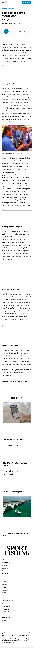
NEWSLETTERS (26, 2)
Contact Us (5, 568)
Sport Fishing (5, 614)
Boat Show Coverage (13, 381)
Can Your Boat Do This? (13, 440)
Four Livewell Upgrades (13, 491)
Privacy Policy (6, 562)
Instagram (5, 590)
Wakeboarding (6, 617)
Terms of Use (5, 565)
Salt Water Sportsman (8, 612)
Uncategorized (8, 9)
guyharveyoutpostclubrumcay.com (14, 175)
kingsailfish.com (21, 237)
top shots (24, 381)
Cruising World (6, 606)
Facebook (4, 584)
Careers (4, 571)
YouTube (4, 593)
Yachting (4, 620)
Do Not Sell (5, 573)
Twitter (4, 587)
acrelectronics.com (21, 311)
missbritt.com (26, 370)
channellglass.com (15, 94)
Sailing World (6, 609)
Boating (4, 603)
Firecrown (22, 639)
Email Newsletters (7, 582)
